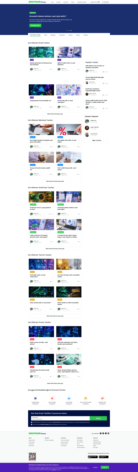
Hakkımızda (95, 440)
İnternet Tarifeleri (81, 447)
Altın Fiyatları (80, 440)
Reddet (42, 468)
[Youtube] (108, 433)
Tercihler (95, 467)
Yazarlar (85, 35)
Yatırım (70, 35)
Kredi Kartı (62, 35)
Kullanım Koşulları (97, 443)
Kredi (45, 35)
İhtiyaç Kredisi (32, 440)
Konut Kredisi (32, 442)
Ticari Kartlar (63, 445)
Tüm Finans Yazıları (35, 35)
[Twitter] (106, 433)
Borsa (78, 443)
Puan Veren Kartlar (65, 440)
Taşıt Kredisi (31, 443)
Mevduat (53, 35)
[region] (69, 467)
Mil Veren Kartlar (64, 442)
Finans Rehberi (80, 445)
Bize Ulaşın (95, 447)
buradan (54, 469)
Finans (78, 35)
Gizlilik (94, 445)
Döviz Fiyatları (80, 442)
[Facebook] (100, 433)
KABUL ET (105, 467)
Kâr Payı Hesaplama (49, 440)
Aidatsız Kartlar (64, 443)
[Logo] (37, 2)
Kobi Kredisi (31, 445)
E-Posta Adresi (35, 417)
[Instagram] (103, 433)
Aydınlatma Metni (97, 442)
